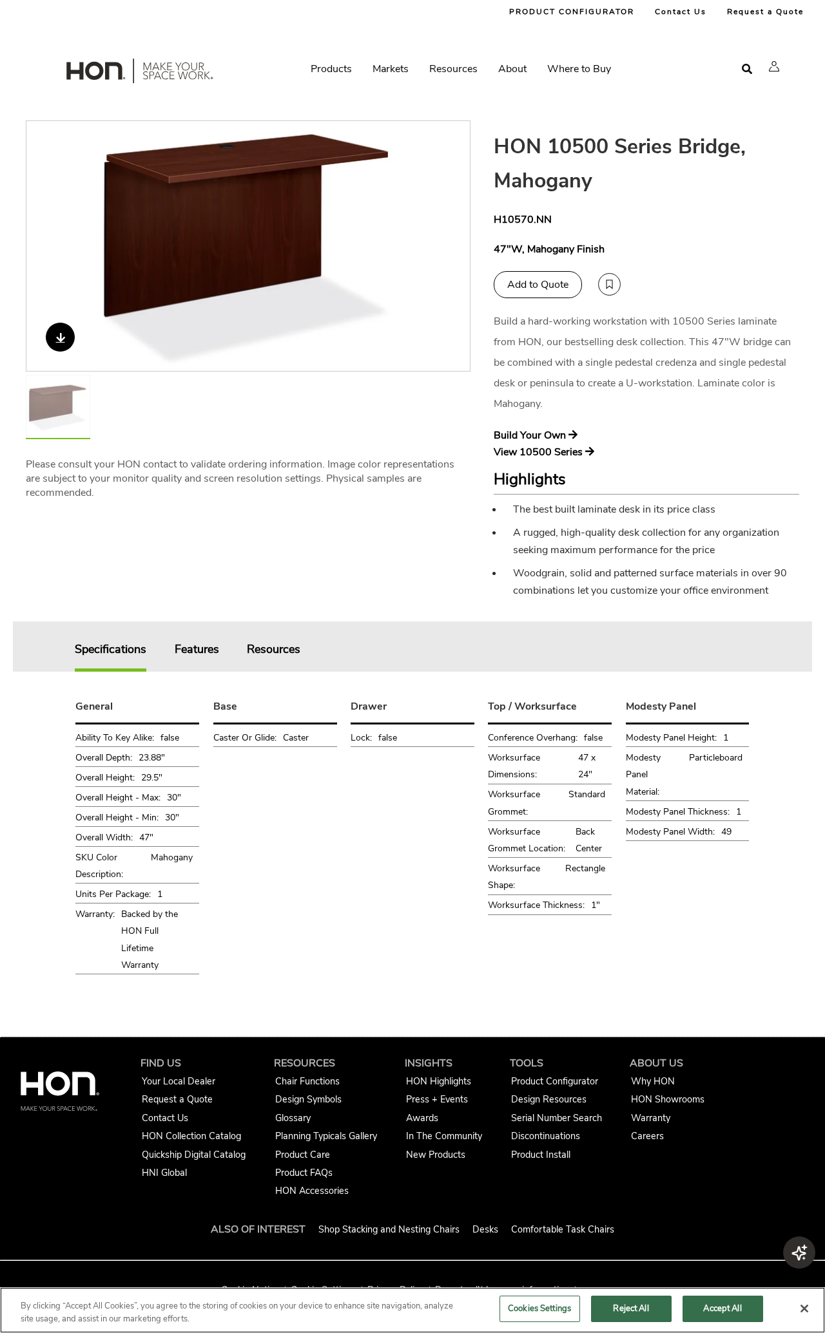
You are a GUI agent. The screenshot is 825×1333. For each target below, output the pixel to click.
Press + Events (437, 1099)
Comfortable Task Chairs (562, 1229)
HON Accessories (312, 1190)
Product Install (540, 1154)
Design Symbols (308, 1099)
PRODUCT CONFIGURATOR (571, 11)
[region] (412, 1310)
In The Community (444, 1136)
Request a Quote (765, 11)
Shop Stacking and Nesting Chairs (389, 1229)
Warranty (650, 1117)
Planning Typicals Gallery (326, 1136)
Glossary (293, 1117)
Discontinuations (545, 1136)
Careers (647, 1136)
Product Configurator (554, 1081)
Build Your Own (531, 435)
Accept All (722, 1308)
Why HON (653, 1081)
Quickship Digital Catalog (194, 1154)
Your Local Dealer (178, 1081)
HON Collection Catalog (191, 1136)
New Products (435, 1154)
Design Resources (549, 1099)
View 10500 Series (539, 452)
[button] (774, 66)
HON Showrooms (667, 1099)
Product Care (302, 1154)
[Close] (804, 1308)
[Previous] (43, 246)
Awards (422, 1117)
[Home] (138, 73)
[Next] (452, 246)
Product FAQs (304, 1172)
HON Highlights (438, 1081)
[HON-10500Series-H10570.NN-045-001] (248, 246)
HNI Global (164, 1172)
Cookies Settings (539, 1308)
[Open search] (747, 69)
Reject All (630, 1308)
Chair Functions (307, 1081)
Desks (485, 1229)
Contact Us (680, 11)
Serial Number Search (556, 1117)
